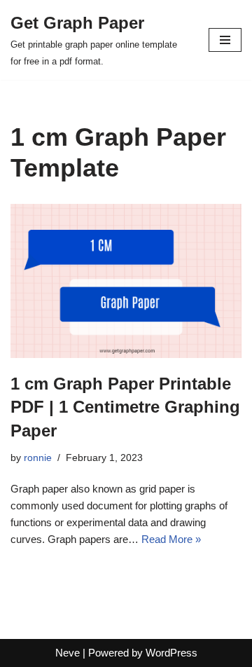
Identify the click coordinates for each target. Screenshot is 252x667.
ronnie (38, 458)
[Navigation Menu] (225, 40)
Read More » (171, 539)
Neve (67, 653)
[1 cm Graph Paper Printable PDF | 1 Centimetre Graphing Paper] (125, 281)
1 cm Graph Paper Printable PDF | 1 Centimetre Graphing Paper (125, 407)
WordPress (171, 653)
